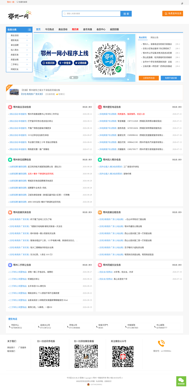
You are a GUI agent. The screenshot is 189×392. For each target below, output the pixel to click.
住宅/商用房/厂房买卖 (19, 219)
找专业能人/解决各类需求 (111, 167)
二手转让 (15, 64)
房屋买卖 (15, 55)
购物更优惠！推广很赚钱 (38, 149)
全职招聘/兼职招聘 (18, 167)
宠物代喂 (127, 174)
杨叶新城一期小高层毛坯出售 (42, 233)
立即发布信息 (149, 78)
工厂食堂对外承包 (131, 167)
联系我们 (11, 351)
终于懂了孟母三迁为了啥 (41, 219)
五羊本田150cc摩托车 (37, 286)
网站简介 (11, 348)
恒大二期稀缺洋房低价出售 (42, 248)
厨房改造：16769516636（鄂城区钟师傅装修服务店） (140, 128)
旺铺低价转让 (33, 279)
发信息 (84, 107)
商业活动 (15, 35)
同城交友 (15, 69)
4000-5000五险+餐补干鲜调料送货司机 (44, 202)
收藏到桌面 (23, 2)
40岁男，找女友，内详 (123, 272)
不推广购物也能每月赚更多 (39, 128)
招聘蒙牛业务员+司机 (37, 188)
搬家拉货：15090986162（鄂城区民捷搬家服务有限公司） (142, 135)
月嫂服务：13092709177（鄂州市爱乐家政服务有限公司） (142, 149)
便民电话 (15, 40)
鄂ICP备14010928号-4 (114, 378)
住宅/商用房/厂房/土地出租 (111, 219)
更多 (90, 107)
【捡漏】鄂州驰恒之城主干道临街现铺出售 (40, 90)
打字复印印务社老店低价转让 (40, 121)
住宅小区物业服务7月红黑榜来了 (157, 49)
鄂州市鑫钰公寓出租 (133, 226)
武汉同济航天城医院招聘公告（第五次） (45, 167)
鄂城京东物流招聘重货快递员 (40, 181)
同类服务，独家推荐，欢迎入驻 (131, 114)
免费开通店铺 (171, 78)
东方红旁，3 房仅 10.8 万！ (42, 255)
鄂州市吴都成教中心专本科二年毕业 (43, 114)
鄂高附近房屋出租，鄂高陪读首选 (139, 255)
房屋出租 (15, 60)
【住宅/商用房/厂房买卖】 (32, 94)
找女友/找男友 (106, 272)
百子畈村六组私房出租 (134, 248)
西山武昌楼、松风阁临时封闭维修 (157, 57)
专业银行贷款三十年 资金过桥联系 (42, 142)
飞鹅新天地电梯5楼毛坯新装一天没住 (46, 226)
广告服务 (22, 348)
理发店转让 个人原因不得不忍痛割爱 (43, 293)
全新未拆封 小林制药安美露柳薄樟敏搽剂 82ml (48, 300)
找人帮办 (15, 50)
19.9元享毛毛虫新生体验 (38, 135)
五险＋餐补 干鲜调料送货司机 (41, 174)
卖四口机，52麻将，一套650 (40, 307)
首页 (38, 29)
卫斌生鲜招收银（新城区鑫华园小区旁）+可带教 (49, 195)
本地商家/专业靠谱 (108, 114)
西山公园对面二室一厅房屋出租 (138, 233)
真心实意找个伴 (120, 279)
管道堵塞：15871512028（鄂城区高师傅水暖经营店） (140, 121)
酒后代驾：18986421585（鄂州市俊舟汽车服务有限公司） (142, 142)
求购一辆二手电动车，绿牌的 (40, 272)
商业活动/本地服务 (18, 114)
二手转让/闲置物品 (18, 272)
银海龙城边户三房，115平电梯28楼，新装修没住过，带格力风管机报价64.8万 (63, 240)
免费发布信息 (175, 13)
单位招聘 (15, 45)
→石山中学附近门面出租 (135, 219)
